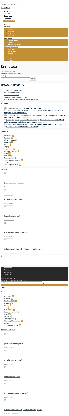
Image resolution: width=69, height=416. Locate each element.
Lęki (9, 56)
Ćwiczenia (7, 27)
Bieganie (10, 29)
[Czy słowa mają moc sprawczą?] (8, 228)
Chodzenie (11, 31)
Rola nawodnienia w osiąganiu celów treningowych (22, 99)
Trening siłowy (12, 36)
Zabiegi (6, 162)
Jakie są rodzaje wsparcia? (13, 90)
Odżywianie (8, 38)
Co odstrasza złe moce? (12, 93)
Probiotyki (10, 42)
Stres (9, 58)
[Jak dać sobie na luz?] (8, 212)
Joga (9, 33)
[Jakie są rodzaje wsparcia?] (8, 178)
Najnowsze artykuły (8, 330)
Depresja (10, 53)
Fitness (6, 144)
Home (6, 24)
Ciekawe (4, 169)
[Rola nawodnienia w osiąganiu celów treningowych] (8, 245)
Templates (8, 72)
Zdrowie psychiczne (11, 47)
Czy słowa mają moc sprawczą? (15, 97)
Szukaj (3, 76)
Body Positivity (12, 49)
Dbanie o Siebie (12, 51)
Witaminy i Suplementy (14, 44)
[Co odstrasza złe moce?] (8, 195)
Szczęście (10, 60)
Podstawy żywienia (13, 40)
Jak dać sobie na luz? (11, 95)
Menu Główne (9, 21)
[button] (1, 20)
